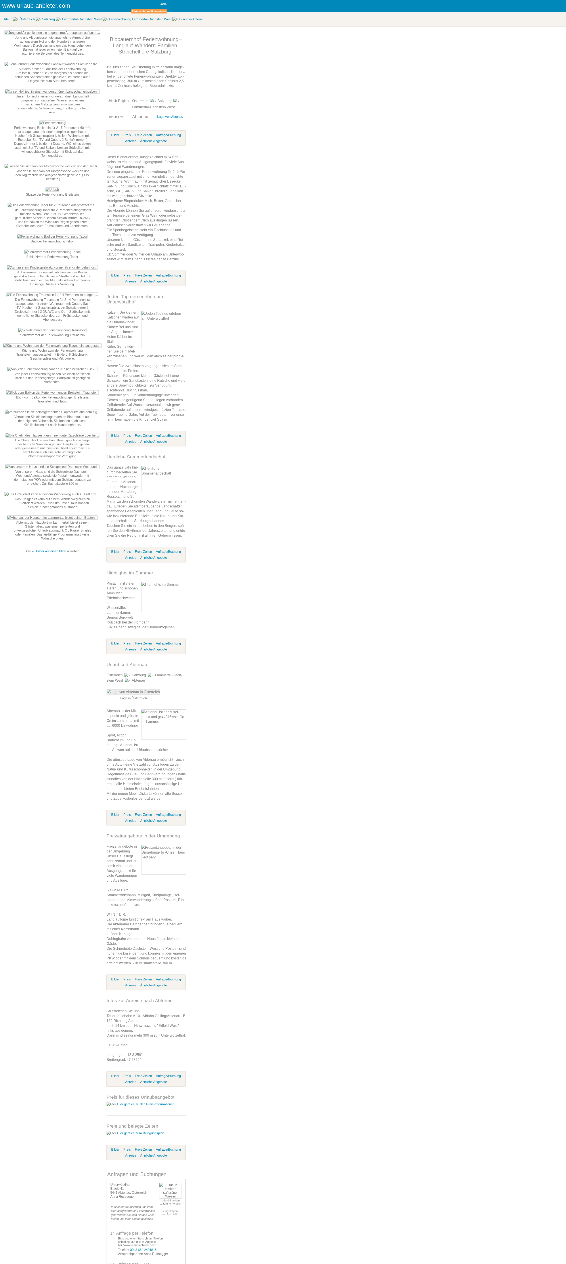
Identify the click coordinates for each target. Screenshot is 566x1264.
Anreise (130, 141)
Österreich (27, 19)
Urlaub (7, 19)
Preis (127, 135)
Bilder (115, 135)
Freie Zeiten (143, 135)
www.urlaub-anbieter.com (36, 5)
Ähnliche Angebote (153, 141)
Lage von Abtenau (170, 116)
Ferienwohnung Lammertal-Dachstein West (140, 19)
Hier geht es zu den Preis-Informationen (145, 1104)
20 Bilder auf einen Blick (49, 551)
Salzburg (48, 19)
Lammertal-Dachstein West (82, 19)
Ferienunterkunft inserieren (149, 11)
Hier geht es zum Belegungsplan (140, 1133)
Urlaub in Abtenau (191, 19)
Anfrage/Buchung (168, 135)
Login (163, 4)
